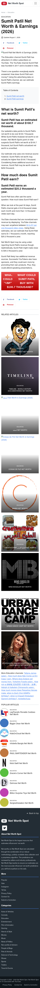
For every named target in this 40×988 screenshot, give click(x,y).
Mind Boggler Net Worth (20, 587)
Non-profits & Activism (9, 945)
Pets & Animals (6, 951)
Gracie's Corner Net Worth (21, 773)
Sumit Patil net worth (15, 96)
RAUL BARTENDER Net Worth (23, 753)
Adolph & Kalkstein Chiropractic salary (17, 687)
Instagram (5, 886)
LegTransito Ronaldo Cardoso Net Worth (22, 713)
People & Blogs (7, 948)
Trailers (4, 964)
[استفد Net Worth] (20, 415)
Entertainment (6, 921)
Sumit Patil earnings (15, 98)
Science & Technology (9, 955)
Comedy (4, 915)
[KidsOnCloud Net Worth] (4, 732)
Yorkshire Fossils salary (22, 681)
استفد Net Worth (20, 430)
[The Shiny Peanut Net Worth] (20, 337)
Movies (4, 935)
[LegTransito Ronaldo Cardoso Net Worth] (4, 712)
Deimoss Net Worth (18, 783)
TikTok (3, 890)
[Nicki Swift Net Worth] (4, 762)
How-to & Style (6, 931)
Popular (4, 880)
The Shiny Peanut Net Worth (20, 352)
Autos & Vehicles (7, 911)
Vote (3, 883)
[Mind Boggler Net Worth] (20, 572)
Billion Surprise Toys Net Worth (23, 793)
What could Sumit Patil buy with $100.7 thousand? (21, 281)
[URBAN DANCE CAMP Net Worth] (20, 611)
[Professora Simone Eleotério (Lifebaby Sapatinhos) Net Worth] (20, 650)
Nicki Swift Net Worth (19, 763)
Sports (3, 961)
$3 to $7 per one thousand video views (19, 226)
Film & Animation (7, 925)
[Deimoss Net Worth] (4, 782)
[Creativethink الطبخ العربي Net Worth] (20, 533)
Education (11, 12)
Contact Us (5, 896)
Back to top (34, 813)
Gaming (4, 928)
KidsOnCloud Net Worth (20, 733)
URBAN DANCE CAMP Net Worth (20, 626)
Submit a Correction (8, 900)
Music (3, 938)
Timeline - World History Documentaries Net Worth (20, 390)
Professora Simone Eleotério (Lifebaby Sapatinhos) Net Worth (20, 664)
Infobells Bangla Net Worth (21, 743)
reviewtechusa (24, 698)
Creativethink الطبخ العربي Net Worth (20, 548)
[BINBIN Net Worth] (20, 494)
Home (3, 12)
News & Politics (6, 941)
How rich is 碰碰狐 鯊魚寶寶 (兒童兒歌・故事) (19, 683)
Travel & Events (7, 968)
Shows (3, 958)
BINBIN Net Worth (20, 508)
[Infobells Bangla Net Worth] (4, 742)
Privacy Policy (6, 893)
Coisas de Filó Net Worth (20, 469)
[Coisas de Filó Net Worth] (20, 454)
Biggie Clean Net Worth (20, 723)
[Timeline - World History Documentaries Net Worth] (20, 376)
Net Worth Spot (15, 3)
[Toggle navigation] (36, 3)
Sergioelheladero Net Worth (21, 803)
